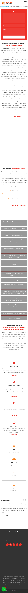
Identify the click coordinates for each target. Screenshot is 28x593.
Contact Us (14, 375)
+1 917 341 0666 (14, 538)
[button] (3, 589)
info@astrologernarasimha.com (14, 540)
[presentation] (23, 500)
